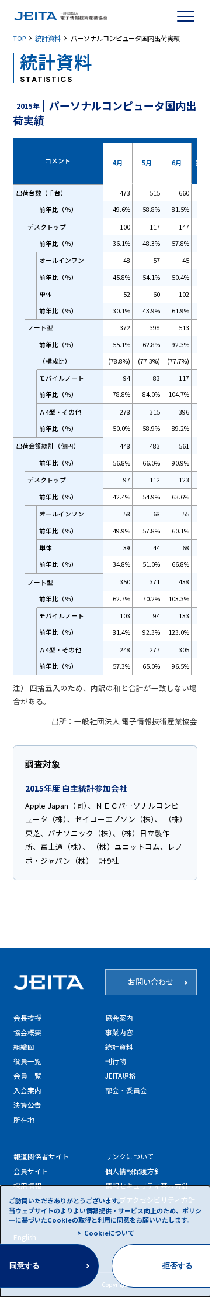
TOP (19, 38)
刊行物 (115, 1061)
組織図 (23, 1047)
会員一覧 (27, 1075)
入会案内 (27, 1090)
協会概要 (27, 1032)
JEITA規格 (120, 1075)
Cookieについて (109, 1232)
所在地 (23, 1119)
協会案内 (119, 1017)
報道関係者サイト (41, 1156)
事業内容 (119, 1032)
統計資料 (48, 38)
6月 (177, 162)
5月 (147, 162)
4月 (118, 162)
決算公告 (27, 1105)
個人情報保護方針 (133, 1171)
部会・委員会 (126, 1090)
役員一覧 (27, 1061)
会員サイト (30, 1171)
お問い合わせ (150, 981)
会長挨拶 (27, 1017)
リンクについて (129, 1156)
